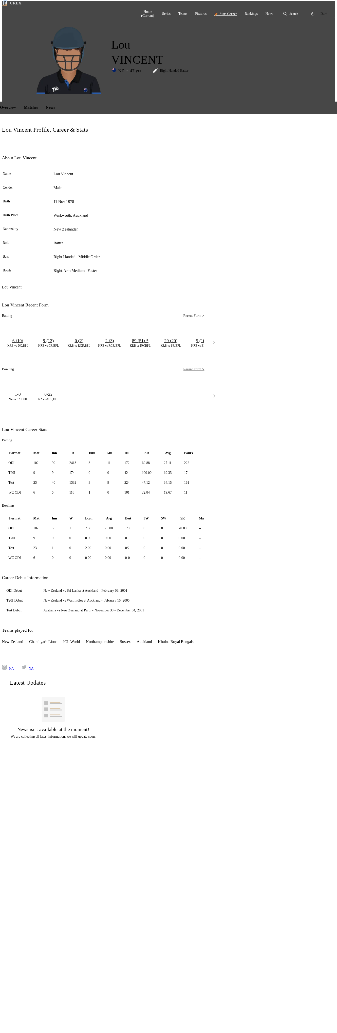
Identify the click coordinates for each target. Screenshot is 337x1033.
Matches (31, 107)
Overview (8, 107)
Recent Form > (193, 316)
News (50, 107)
